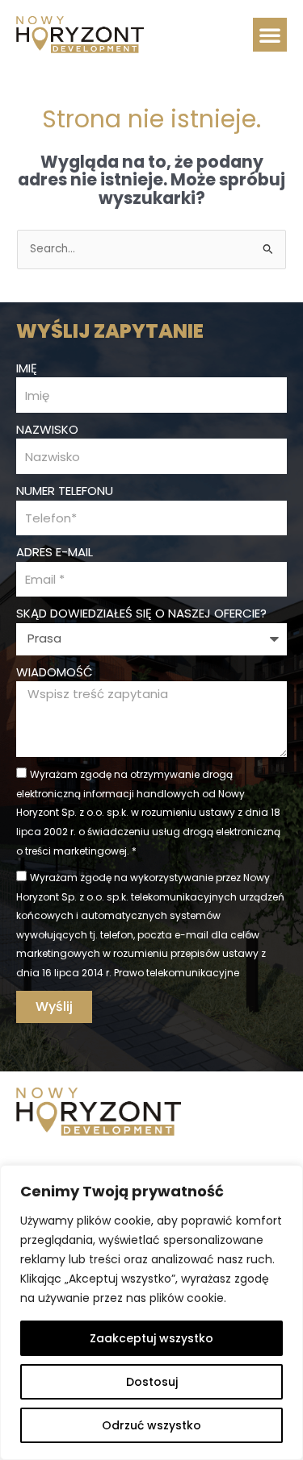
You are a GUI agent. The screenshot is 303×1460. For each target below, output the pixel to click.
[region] (151, 1312)
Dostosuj (152, 1382)
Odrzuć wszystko (151, 1425)
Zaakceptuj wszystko (151, 1338)
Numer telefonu (64, 490)
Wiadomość (54, 671)
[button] (270, 35)
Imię (26, 368)
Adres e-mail (54, 551)
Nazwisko (47, 429)
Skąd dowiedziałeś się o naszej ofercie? (141, 613)
